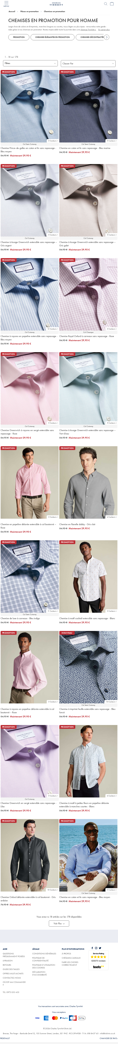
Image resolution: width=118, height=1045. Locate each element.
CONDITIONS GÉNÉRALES (44, 953)
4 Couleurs (111, 517)
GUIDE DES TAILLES (11, 969)
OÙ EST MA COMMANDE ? (14, 983)
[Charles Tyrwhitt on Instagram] (96, 948)
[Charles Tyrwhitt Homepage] (56, 3)
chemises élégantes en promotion (52, 37)
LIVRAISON (8, 960)
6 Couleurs (111, 796)
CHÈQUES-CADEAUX (71, 957)
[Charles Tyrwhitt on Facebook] (93, 948)
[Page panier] (112, 4)
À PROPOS (66, 953)
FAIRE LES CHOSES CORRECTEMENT (70, 963)
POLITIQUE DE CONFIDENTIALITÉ (40, 959)
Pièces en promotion (29, 11)
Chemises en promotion (54, 11)
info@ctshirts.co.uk (107, 1033)
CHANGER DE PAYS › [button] (109, 1038)
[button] (59, 923)
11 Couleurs (52, 611)
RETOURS (7, 965)
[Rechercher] (106, 4)
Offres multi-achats (13, 973)
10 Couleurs (110, 701)
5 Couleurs (52, 141)
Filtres (7, 63)
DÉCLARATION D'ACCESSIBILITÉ (39, 973)
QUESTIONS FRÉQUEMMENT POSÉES (14, 955)
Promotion (19, 37)
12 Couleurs (51, 329)
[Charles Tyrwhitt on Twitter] (100, 948)
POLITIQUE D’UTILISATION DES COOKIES (43, 966)
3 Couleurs (111, 329)
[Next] (106, 37)
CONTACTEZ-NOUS (12, 977)
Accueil (12, 11)
